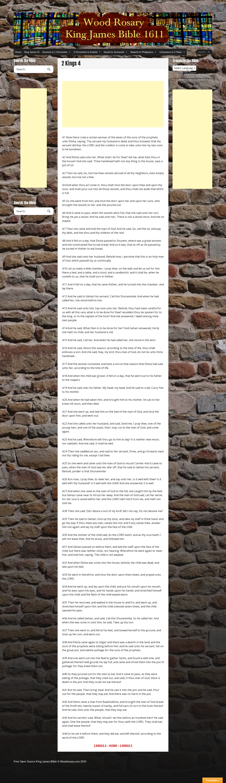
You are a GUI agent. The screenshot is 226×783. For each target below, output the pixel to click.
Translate (192, 73)
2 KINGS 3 (100, 745)
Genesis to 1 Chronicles (54, 52)
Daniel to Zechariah (114, 52)
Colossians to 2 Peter (170, 52)
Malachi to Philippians (142, 52)
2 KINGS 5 (126, 745)
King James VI (31, 52)
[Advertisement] (113, 104)
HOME (113, 745)
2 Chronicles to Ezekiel (85, 52)
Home (18, 52)
